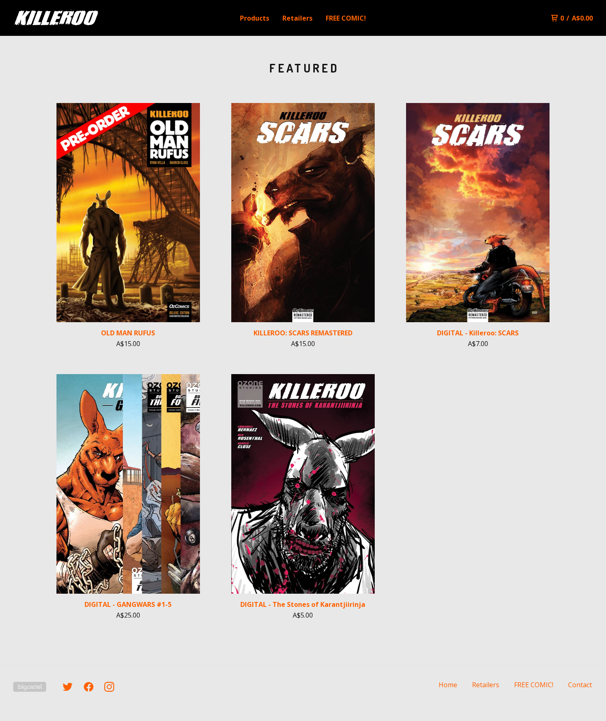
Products (254, 18)
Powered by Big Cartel (29, 687)
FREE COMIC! (346, 18)
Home (448, 684)
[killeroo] (56, 18)
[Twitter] (67, 686)
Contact (580, 684)
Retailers (297, 18)
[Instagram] (109, 686)
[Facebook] (88, 686)
